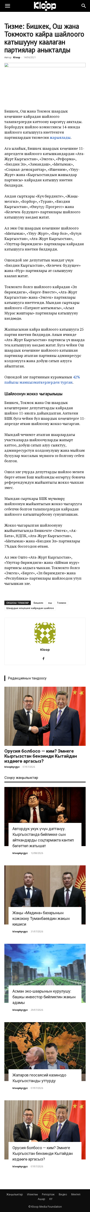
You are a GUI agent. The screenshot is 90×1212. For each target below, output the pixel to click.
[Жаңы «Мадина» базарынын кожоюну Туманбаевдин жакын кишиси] (45, 894)
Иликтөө (32, 1194)
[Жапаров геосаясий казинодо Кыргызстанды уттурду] (45, 1051)
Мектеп (75, 1194)
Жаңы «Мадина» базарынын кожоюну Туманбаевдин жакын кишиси (41, 918)
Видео (63, 1194)
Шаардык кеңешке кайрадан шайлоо (30, 608)
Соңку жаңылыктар (21, 777)
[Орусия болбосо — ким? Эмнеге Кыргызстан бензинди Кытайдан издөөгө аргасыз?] (45, 716)
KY (50, 1199)
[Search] (84, 6)
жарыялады (60, 137)
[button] (7, 6)
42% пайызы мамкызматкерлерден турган (42, 379)
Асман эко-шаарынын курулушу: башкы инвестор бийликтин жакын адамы (44, 997)
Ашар (41, 1199)
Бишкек (38, 602)
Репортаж (48, 1194)
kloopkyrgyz (12, 766)
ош (50, 602)
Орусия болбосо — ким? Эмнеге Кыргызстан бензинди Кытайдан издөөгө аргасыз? (40, 756)
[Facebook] (45, 658)
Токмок (61, 602)
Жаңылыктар (14, 1194)
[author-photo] (45, 643)
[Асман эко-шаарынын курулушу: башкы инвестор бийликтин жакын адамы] (45, 973)
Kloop (16, 57)
